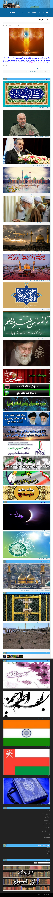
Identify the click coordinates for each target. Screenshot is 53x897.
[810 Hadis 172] (11, 656)
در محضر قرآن (48, 841)
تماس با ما (38, 15)
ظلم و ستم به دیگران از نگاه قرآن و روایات (43, 804)
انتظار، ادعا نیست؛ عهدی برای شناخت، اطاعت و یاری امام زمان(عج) (39, 194)
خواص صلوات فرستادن (46, 689)
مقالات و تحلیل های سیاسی (46, 813)
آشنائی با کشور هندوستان (45, 746)
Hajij (48, 9)
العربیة (48, 853)
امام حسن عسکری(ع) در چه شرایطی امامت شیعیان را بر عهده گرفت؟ (38, 280)
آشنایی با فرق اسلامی (47, 820)
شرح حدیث (48, 834)
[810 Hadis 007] (14, 656)
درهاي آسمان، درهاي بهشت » (31, 71)
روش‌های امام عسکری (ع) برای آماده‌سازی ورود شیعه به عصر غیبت (39, 107)
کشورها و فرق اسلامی (26, 12)
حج (18, 12)
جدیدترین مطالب (45, 79)
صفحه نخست (45, 12)
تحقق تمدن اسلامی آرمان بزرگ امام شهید (43, 366)
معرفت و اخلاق (12, 12)
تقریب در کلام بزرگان (47, 837)
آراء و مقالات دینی (47, 814)
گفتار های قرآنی (47, 830)
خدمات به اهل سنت (47, 827)
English (48, 855)
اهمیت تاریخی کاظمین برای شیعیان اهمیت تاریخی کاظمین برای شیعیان (35, 590)
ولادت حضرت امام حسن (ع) (44, 558)
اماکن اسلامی (48, 821)
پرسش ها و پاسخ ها (47, 823)
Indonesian (48, 850)
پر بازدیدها (47, 660)
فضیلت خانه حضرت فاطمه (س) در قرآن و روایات (40, 622)
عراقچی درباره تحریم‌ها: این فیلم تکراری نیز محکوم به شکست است (39, 165)
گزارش (39, 12)
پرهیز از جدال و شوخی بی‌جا (45, 309)
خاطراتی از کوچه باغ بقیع (45, 649)
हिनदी (49, 851)
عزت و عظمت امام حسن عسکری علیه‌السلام (43, 251)
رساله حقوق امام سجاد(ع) (46, 831)
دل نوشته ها (48, 840)
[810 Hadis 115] (21, 656)
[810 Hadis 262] (4, 656)
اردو (49, 854)
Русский (48, 857)
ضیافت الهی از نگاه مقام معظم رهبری (36, 68)
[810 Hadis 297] (8, 656)
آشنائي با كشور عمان (46, 775)
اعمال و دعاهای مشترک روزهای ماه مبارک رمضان (40, 530)
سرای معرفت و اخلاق (47, 838)
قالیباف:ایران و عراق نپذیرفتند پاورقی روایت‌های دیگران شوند (40, 136)
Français (48, 847)
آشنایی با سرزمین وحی (44, 593)
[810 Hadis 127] (17, 656)
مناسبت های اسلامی (45, 502)
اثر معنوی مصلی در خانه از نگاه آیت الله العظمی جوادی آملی (40, 222)
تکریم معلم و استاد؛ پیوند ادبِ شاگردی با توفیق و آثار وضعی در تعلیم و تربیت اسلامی (36, 338)
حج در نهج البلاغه (47, 816)
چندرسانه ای (45, 15)
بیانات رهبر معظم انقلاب (46, 833)
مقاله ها (34, 12)
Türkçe (48, 848)
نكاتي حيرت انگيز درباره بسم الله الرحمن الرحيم (42, 718)
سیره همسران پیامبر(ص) (46, 824)
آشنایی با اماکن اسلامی (44, 561)
